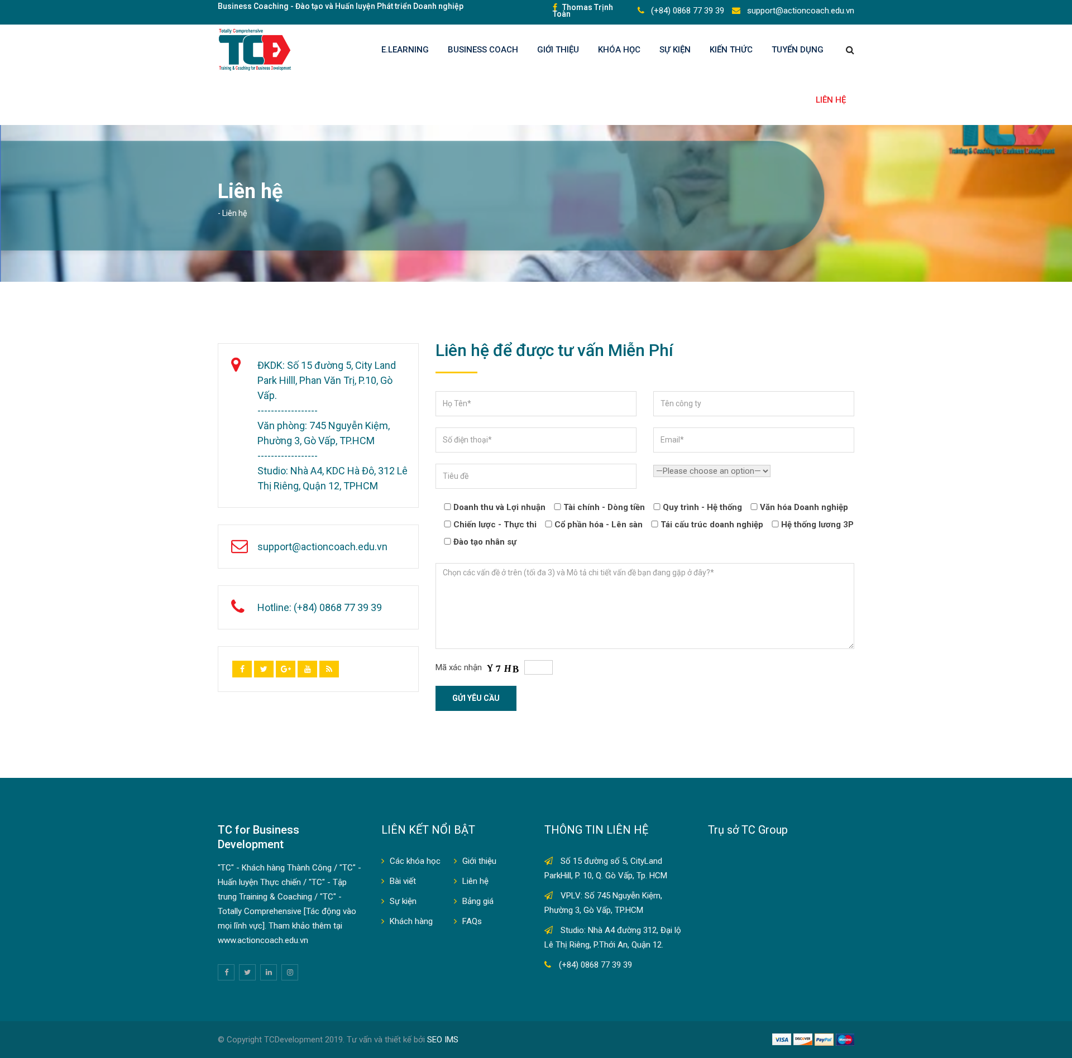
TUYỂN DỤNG (798, 50)
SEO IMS (442, 1040)
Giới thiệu (558, 50)
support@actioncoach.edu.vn (799, 11)
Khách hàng (411, 921)
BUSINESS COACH (483, 50)
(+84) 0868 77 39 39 (686, 11)
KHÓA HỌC (619, 50)
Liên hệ (831, 100)
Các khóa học (415, 861)
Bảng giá (478, 901)
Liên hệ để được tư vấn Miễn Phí (554, 350)
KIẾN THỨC (731, 50)
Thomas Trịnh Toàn (583, 10)
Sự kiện (675, 50)
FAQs (472, 921)
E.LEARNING (405, 50)
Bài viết (403, 881)
